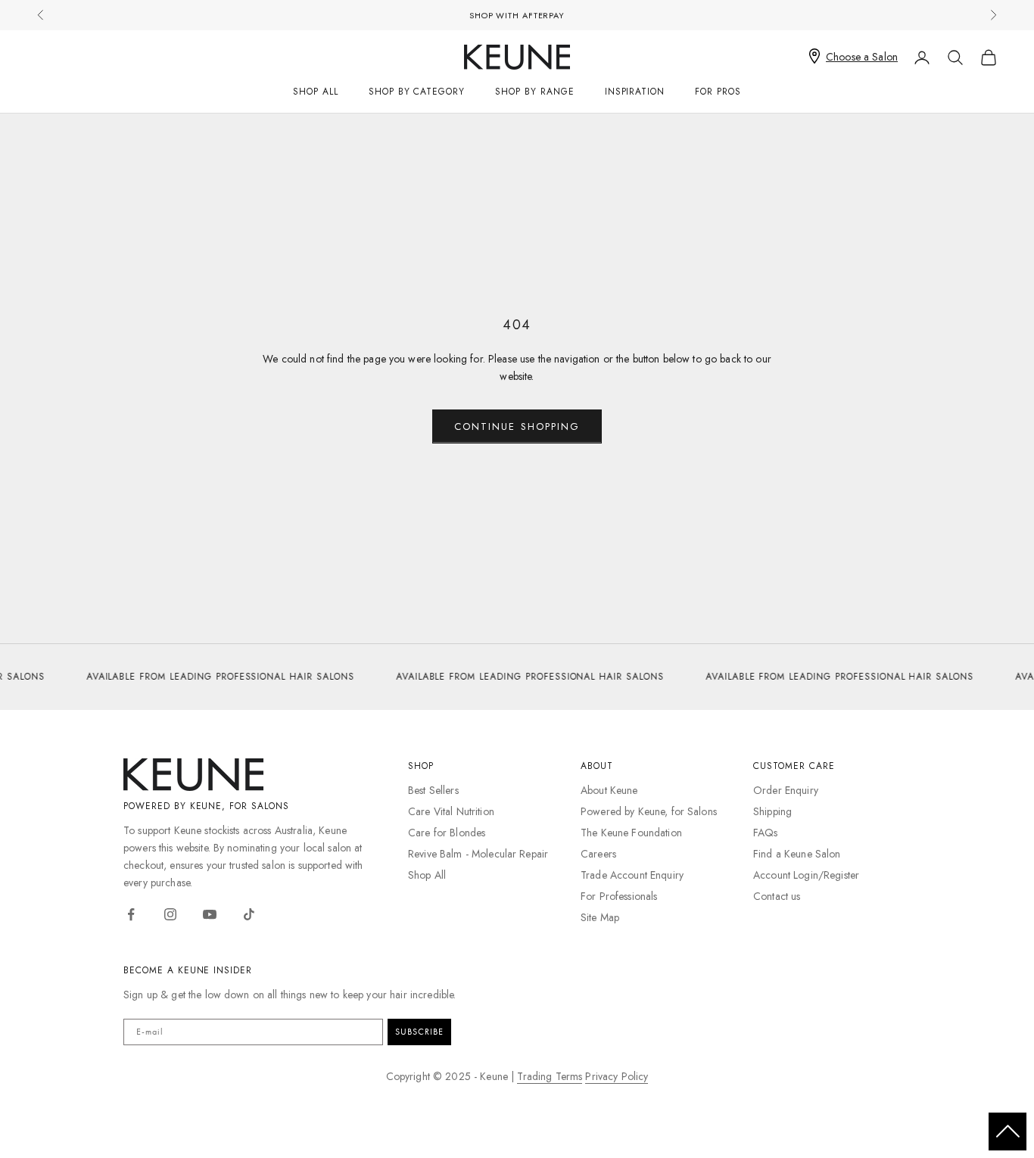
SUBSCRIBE (419, 1032)
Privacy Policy (616, 1076)
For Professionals (619, 896)
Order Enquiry (785, 790)
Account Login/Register (806, 875)
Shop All (315, 91)
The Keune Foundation (631, 832)
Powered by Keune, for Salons (649, 811)
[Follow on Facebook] (131, 914)
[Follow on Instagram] (170, 914)
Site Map (600, 917)
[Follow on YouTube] (209, 914)
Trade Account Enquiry (632, 875)
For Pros (718, 91)
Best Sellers (433, 790)
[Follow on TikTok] (249, 914)
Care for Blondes (446, 832)
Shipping (772, 811)
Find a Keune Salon (797, 853)
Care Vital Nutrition (451, 811)
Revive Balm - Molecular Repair (478, 853)
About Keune (609, 790)
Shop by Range (534, 91)
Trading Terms (549, 1076)
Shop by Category (417, 91)
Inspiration (635, 91)
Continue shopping (517, 426)
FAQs (765, 832)
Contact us (776, 896)
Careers (598, 853)
